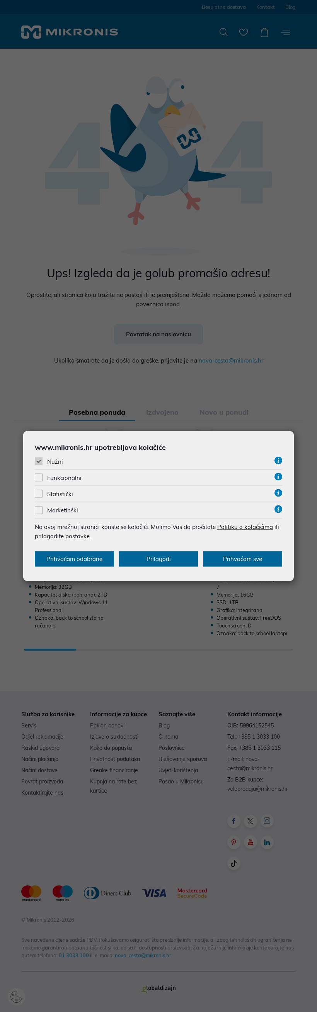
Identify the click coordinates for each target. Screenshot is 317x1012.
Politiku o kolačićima (245, 527)
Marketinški (62, 510)
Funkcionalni (64, 477)
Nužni (55, 461)
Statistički (60, 494)
